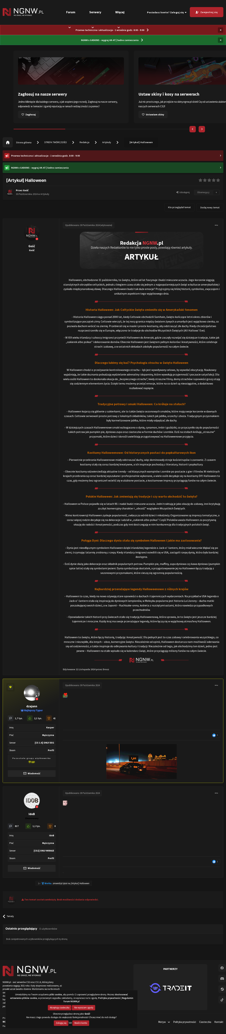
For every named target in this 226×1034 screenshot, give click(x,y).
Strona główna (23, 142)
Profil (51, 750)
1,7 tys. (19, 718)
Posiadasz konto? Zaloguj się (166, 12)
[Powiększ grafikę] (141, 250)
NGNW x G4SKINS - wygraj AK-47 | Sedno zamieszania (110, 40)
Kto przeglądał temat (179, 207)
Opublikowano (82, 225)
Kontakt (218, 1022)
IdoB (32, 814)
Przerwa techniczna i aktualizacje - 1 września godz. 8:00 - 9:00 (110, 30)
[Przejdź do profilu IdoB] (32, 801)
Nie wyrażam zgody (83, 1007)
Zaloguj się (61, 1022)
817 (17, 826)
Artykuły (106, 142)
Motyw (162, 1022)
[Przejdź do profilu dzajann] (32, 693)
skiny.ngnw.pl (184, 101)
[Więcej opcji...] (216, 225)
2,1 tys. (38, 718)
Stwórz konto (80, 1022)
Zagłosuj (30, 114)
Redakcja (84, 142)
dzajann (31, 706)
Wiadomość (33, 773)
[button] (192, 129)
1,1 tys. (36, 826)
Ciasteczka (205, 1022)
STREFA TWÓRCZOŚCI (55, 142)
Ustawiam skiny (155, 114)
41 (54, 718)
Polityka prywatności (184, 1022)
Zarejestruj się (209, 12)
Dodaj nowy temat (209, 207)
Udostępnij (184, 192)
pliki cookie (55, 994)
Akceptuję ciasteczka (59, 1007)
